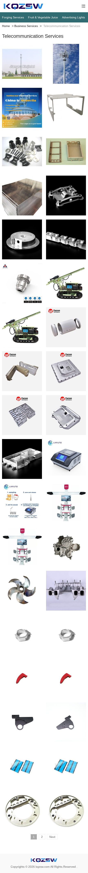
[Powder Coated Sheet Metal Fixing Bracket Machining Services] (66, 108)
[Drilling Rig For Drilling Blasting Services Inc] (66, 283)
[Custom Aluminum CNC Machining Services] (22, 810)
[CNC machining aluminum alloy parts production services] (22, 152)
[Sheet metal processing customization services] (22, 195)
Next (52, 836)
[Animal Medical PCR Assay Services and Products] (22, 503)
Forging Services (13, 17)
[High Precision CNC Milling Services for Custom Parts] (22, 634)
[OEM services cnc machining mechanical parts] (22, 239)
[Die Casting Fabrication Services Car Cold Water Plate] (22, 415)
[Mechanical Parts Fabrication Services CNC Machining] (22, 459)
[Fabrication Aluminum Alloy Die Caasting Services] (22, 371)
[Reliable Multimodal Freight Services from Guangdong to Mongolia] (22, 108)
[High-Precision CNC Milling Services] (22, 722)
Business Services (26, 26)
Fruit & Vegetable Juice (43, 17)
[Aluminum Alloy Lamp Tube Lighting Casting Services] (66, 327)
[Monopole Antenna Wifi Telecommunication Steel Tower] (22, 64)
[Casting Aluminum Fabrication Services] (66, 371)
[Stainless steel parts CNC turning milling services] (66, 239)
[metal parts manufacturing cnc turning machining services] (66, 195)
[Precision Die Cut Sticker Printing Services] (22, 766)
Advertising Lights (73, 17)
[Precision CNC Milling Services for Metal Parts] (22, 678)
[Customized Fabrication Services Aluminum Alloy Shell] (66, 415)
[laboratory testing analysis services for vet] (66, 459)
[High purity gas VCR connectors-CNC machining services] (22, 283)
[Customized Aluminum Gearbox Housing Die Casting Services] (66, 547)
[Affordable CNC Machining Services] (22, 591)
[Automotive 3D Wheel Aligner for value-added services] (66, 503)
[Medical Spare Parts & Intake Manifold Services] (66, 591)
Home (6, 26)
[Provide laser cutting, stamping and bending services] (66, 152)
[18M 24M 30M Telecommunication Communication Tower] (66, 64)
